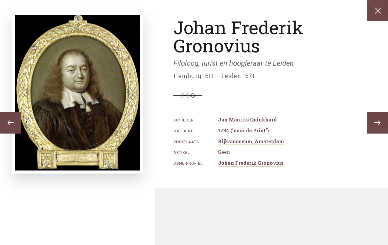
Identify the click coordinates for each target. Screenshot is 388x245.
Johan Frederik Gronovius (251, 163)
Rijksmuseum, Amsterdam (251, 141)
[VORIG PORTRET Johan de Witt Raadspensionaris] (10, 123)
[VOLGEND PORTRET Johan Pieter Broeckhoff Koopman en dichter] (377, 123)
